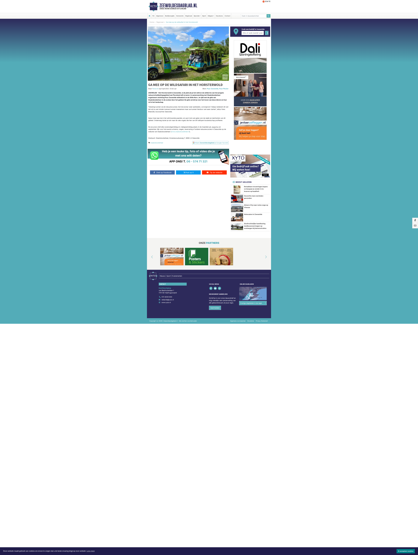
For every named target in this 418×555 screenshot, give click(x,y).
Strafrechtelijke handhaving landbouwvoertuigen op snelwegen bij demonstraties (255, 226)
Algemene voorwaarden (238, 321)
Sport (204, 16)
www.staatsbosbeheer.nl (180, 132)
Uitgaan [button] (210, 16)
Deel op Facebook (164, 172)
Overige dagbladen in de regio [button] (251, 303)
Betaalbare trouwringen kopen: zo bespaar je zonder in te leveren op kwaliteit (256, 189)
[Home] (149, 16)
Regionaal (188, 16)
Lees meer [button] (91, 551)
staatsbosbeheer (157, 143)
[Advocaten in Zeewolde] (237, 217)
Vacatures (219, 16)
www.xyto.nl (166, 302)
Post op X (189, 172)
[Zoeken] (269, 16)
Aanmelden (215, 308)
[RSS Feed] (219, 288)
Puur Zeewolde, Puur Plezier (217, 89)
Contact (227, 16)
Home (152, 22)
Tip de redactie (216, 172)
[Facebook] (211, 288)
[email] (415, 225)
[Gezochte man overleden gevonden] (237, 199)
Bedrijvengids (169, 16)
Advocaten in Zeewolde (253, 214)
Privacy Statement (262, 321)
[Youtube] (215, 288)
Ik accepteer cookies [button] (405, 551)
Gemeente (180, 16)
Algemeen (159, 16)
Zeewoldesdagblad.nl (178, 5)
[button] (149, 257)
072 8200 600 (167, 297)
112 (153, 16)
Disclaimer (250, 321)
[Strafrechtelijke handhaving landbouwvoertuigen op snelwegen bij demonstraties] (237, 226)
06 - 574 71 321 (196, 161)
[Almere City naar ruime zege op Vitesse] (237, 208)
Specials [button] (196, 16)
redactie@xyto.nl (168, 300)
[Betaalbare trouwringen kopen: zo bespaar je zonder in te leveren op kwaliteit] (237, 189)
